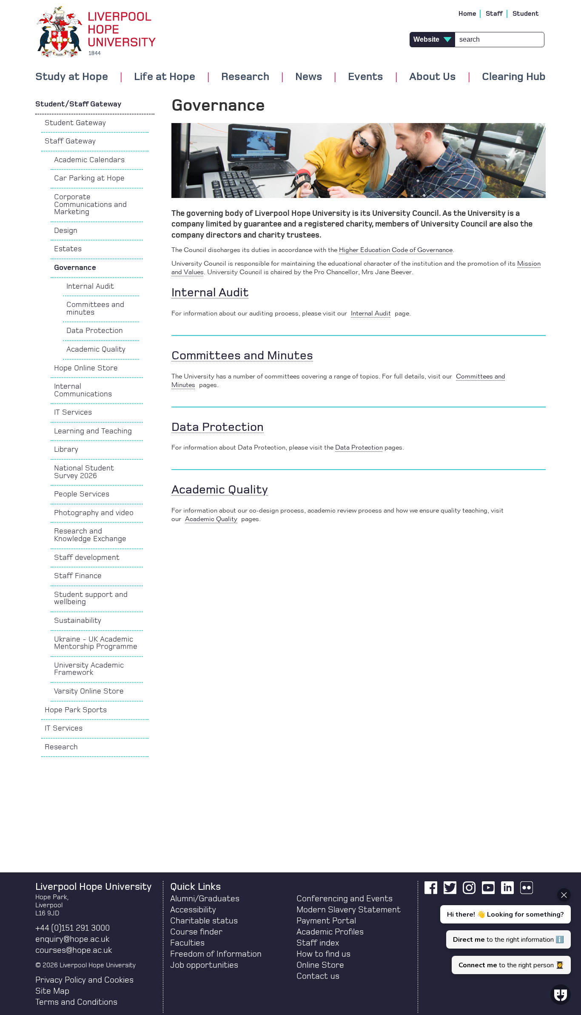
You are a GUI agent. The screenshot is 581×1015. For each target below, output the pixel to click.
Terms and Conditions (76, 1002)
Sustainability (77, 621)
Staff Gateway (70, 141)
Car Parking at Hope (89, 178)
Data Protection (94, 331)
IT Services (73, 412)
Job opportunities (204, 965)
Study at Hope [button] (71, 77)
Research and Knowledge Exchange (90, 535)
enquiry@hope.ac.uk (72, 939)
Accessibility (193, 910)
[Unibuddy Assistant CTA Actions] (504, 931)
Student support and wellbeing (91, 598)
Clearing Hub (514, 77)
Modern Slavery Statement (348, 910)
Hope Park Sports (76, 710)
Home (467, 13)
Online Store (320, 965)
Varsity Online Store (89, 691)
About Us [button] (432, 77)
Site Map (52, 991)
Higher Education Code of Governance (396, 250)
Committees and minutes (95, 308)
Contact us (317, 976)
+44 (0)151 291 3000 (72, 928)
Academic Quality (95, 349)
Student (526, 13)
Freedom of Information (216, 954)
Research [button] (245, 77)
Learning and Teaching (93, 431)
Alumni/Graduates (204, 899)
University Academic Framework (89, 669)
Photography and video (94, 513)
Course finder (196, 932)
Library (66, 449)
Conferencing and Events (344, 899)
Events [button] (365, 77)
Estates (68, 249)
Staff (494, 13)
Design (65, 231)
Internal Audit (90, 286)
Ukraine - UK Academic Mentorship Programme (95, 643)
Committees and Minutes (242, 356)
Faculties (187, 943)
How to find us (323, 954)
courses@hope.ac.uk (73, 950)
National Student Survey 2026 (84, 472)
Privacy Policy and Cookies (84, 980)
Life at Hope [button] (164, 77)
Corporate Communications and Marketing (90, 204)
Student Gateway (75, 123)
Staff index (317, 943)
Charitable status (204, 921)
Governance (75, 268)
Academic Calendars (89, 160)
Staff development (87, 558)
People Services (81, 494)
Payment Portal (326, 921)
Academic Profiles (330, 932)
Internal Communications (83, 390)
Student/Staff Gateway (79, 104)
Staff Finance (78, 576)
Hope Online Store (86, 368)
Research (61, 747)
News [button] (308, 77)
